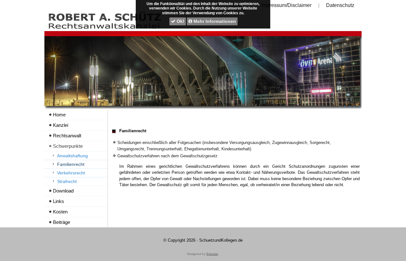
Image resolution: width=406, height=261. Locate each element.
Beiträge (61, 222)
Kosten (60, 211)
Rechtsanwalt (67, 135)
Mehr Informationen (214, 21)
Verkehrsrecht (71, 172)
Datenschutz (340, 5)
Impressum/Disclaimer (286, 5)
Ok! (179, 21)
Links (58, 201)
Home (59, 114)
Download (63, 190)
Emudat (212, 254)
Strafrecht (67, 181)
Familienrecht (70, 164)
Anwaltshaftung (72, 155)
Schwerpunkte (68, 146)
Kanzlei (60, 125)
